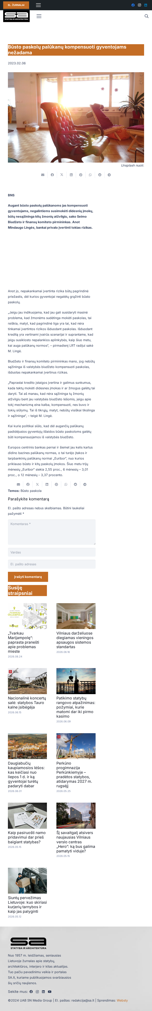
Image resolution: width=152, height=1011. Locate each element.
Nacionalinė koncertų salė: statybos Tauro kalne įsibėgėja (27, 703)
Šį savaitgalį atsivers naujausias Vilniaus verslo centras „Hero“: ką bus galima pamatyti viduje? (75, 841)
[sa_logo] (16, 16)
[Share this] (52, 175)
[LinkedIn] (145, 5)
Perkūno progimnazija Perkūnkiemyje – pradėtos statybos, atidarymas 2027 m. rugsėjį (74, 774)
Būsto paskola (31, 491)
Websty (122, 1000)
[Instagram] (139, 5)
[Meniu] (38, 5)
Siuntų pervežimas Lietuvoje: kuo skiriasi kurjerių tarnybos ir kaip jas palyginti (27, 904)
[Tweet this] (61, 175)
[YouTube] (49, 991)
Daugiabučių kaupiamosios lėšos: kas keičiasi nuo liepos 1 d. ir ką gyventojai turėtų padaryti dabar (26, 774)
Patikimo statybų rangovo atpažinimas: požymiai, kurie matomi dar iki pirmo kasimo (75, 707)
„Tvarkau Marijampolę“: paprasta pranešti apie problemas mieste (23, 642)
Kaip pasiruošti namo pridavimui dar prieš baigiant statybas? (27, 837)
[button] (146, 16)
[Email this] (43, 175)
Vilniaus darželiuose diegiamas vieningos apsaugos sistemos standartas (74, 640)
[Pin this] (81, 175)
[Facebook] (133, 5)
